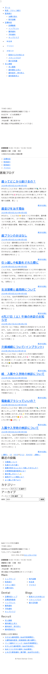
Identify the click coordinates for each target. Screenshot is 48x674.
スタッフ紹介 (10, 585)
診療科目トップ (11, 596)
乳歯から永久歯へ (12, 465)
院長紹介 (7, 162)
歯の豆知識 (12, 61)
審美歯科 (12, 31)
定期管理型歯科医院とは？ (15, 471)
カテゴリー (5, 489)
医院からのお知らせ (16, 55)
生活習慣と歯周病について (18, 289)
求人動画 (12, 67)
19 (17, 455)
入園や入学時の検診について (20, 428)
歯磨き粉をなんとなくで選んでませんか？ (21, 468)
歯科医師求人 (13, 76)
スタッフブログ (14, 58)
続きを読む (42, 205)
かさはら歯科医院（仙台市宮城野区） (20, 637)
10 (11, 455)
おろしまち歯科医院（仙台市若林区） (20, 646)
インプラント (13, 28)
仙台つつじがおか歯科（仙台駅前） (19, 649)
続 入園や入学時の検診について (22, 374)
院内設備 (12, 19)
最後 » (37, 455)
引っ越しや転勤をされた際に (20, 262)
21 (21, 455)
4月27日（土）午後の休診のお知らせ (22, 318)
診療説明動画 (10, 599)
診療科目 (8, 22)
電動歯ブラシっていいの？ (18, 401)
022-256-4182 (30, 555)
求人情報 (8, 64)
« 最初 (4, 455)
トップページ (10, 579)
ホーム (7, 7)
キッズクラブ (13, 37)
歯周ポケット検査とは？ (14, 477)
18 (14, 455)
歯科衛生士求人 (14, 70)
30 (27, 455)
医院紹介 (8, 13)
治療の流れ (12, 16)
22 (23, 455)
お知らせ (10, 51)
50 (31, 455)
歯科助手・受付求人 (16, 73)
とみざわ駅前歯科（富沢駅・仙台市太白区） (22, 652)
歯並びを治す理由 (12, 208)
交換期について (11, 462)
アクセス (10, 46)
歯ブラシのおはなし (14, 235)
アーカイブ (5, 496)
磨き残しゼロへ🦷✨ (13, 474)
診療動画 (12, 25)
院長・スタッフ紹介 (13, 10)
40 (29, 455)
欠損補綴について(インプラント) (22, 347)
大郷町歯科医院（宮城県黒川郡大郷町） (21, 640)
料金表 (9, 41)
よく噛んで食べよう (13, 480)
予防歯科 (12, 34)
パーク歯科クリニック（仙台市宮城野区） (21, 643)
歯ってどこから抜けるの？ (18, 181)
